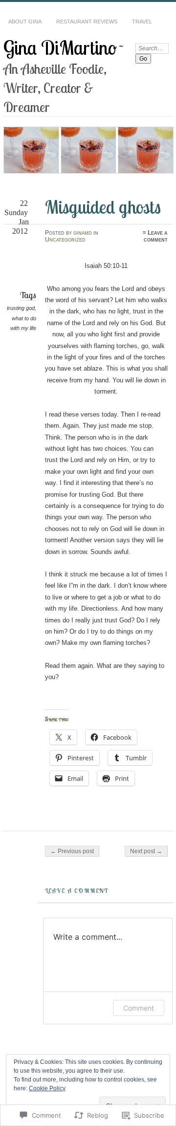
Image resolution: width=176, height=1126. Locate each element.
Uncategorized (65, 239)
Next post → (146, 851)
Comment (138, 1008)
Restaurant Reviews (86, 21)
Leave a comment (156, 236)
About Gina (25, 21)
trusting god (21, 308)
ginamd (82, 232)
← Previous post (72, 851)
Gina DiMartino (60, 48)
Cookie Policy (47, 1088)
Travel (142, 21)
